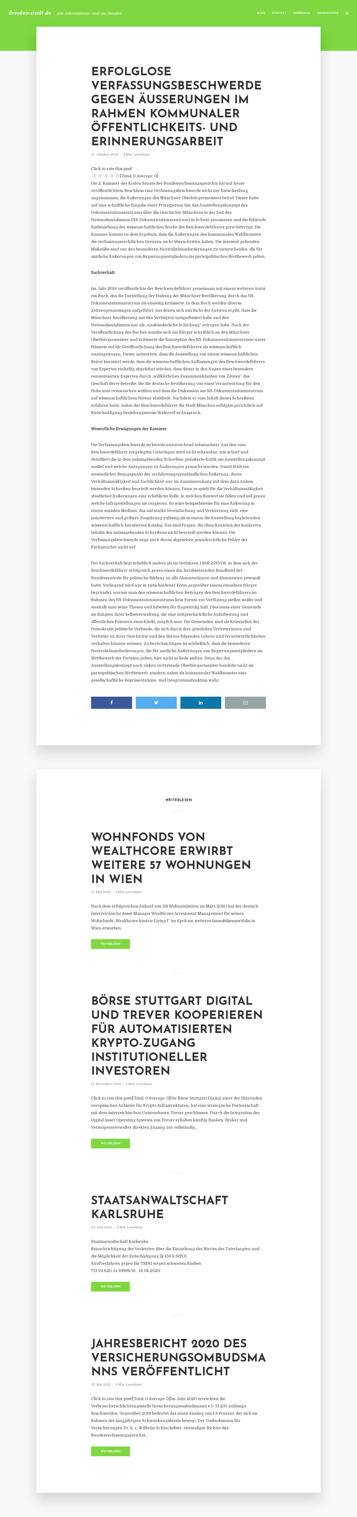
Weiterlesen (110, 944)
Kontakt (279, 13)
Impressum (301, 13)
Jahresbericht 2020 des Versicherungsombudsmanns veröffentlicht (178, 1358)
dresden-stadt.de (29, 13)
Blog (261, 13)
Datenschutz (327, 13)
